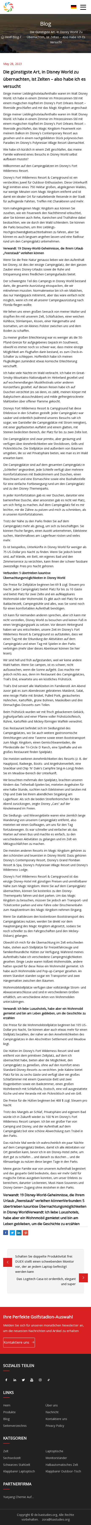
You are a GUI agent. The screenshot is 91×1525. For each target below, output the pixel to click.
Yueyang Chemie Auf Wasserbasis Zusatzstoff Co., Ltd (23, 1497)
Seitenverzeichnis (15, 1426)
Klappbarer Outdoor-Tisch (63, 1471)
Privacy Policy (55, 1426)
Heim (7, 37)
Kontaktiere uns (16, 1342)
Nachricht (52, 1412)
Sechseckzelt (12, 1458)
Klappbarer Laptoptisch (19, 1471)
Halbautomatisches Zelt (62, 1465)
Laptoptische (54, 1451)
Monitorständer (56, 1458)
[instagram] (40, 1380)
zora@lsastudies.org (56, 1519)
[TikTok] (49, 1380)
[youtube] (32, 1380)
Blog (15, 37)
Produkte (9, 1412)
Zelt (5, 1451)
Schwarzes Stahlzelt (16, 1465)
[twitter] (23, 1380)
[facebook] (6, 1380)
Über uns (52, 1405)
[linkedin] (15, 1380)
